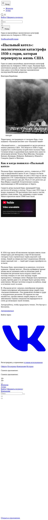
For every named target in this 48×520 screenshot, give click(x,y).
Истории (29, 366)
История (15, 39)
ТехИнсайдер (6, 39)
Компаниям (21, 366)
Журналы (9, 8)
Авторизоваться (7, 311)
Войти (3, 17)
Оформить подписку (15, 17)
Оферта (4, 366)
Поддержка (11, 366)
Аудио (8, 11)
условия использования (33, 362)
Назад (6, 4)
